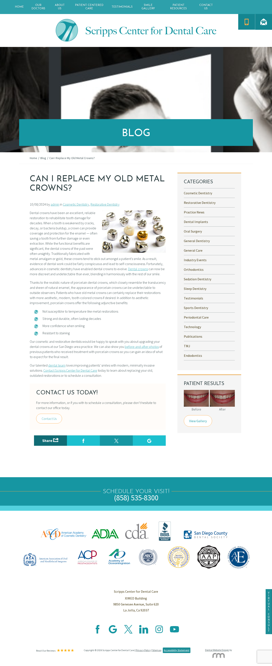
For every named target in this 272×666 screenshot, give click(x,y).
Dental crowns (138, 269)
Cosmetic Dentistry (76, 204)
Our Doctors (38, 7)
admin (55, 204)
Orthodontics (194, 269)
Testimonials (122, 7)
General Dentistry (197, 241)
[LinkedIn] (144, 632)
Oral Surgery (193, 231)
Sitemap (156, 650)
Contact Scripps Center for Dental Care (70, 370)
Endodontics (193, 355)
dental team (56, 365)
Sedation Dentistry (197, 279)
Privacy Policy (143, 650)
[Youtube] (174, 632)
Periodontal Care (196, 317)
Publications (193, 336)
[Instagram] (159, 632)
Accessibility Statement (176, 650)
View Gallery (198, 421)
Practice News (194, 212)
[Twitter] (128, 632)
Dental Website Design (217, 650)
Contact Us (206, 7)
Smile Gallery (148, 7)
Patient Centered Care (89, 7)
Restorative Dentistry (105, 204)
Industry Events (195, 260)
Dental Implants (196, 222)
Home (19, 7)
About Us (60, 7)
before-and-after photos (142, 346)
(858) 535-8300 (136, 497)
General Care (193, 250)
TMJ (187, 346)
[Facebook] (98, 632)
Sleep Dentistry (195, 288)
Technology (192, 327)
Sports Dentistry (196, 308)
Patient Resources (178, 7)
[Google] (113, 632)
